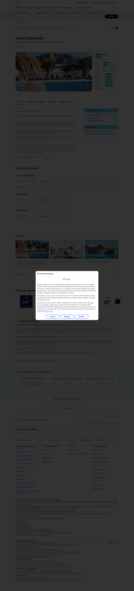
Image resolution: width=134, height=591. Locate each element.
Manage (67, 316)
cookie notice (41, 309)
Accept (52, 316)
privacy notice (48, 311)
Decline (81, 316)
